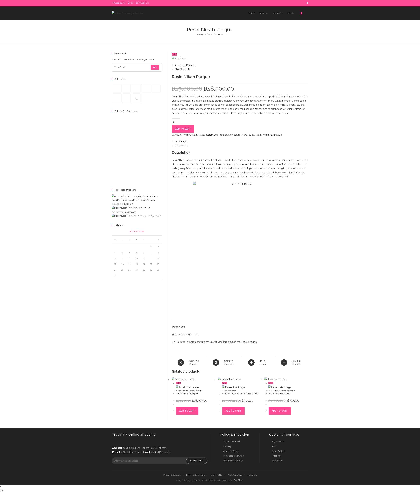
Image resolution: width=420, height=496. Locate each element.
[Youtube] (126, 98)
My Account (278, 441)
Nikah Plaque (182, 391)
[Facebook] (126, 88)
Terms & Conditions (195, 475)
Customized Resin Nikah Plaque (240, 393)
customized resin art (236, 135)
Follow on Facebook (126, 111)
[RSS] (136, 98)
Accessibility (216, 475)
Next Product (182, 69)
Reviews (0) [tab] (181, 145)
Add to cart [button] (187, 411)
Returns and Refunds (233, 456)
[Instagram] (136, 88)
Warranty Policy (231, 451)
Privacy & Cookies (171, 475)
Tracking (276, 456)
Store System (278, 451)
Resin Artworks (191, 135)
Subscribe (196, 461)
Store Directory (235, 475)
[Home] (195, 34)
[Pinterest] (156, 88)
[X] (116, 88)
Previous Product (186, 65)
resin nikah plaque (272, 135)
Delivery (227, 446)
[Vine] (116, 98)
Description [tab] (181, 141)
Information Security (233, 460)
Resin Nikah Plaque (216, 34)
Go (155, 67)
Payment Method (231, 441)
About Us (252, 475)
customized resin (214, 135)
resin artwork (254, 135)
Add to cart (183, 129)
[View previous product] (175, 65)
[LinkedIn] (146, 88)
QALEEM (238, 480)
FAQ (274, 446)
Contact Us (277, 460)
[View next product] (189, 69)
